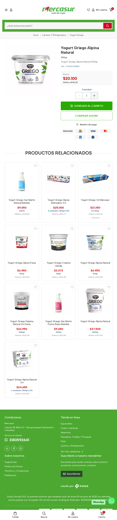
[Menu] (6, 10)
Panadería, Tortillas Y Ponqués (76, 437)
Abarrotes (66, 432)
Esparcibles (66, 423)
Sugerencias (11, 462)
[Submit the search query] (107, 26)
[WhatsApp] (7, 448)
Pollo (63, 441)
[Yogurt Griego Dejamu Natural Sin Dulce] (22, 301)
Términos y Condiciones (17, 471)
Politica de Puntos (14, 466)
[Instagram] (20, 448)
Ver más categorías (71, 451)
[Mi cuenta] (11, 10)
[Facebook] (13, 448)
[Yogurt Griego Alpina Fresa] (22, 242)
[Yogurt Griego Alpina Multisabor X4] (58, 179)
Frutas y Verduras (69, 428)
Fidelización (10, 475)
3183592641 (19, 440)
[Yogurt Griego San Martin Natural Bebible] (22, 179)
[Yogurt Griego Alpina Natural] (30, 69)
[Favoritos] (88, 10)
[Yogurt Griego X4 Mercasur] (95, 179)
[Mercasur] (58, 10)
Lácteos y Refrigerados (72, 445)
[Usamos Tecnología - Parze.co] (74, 486)
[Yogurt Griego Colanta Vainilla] (58, 242)
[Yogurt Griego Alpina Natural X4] (22, 359)
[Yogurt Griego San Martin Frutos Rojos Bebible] (58, 301)
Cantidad (86, 89)
